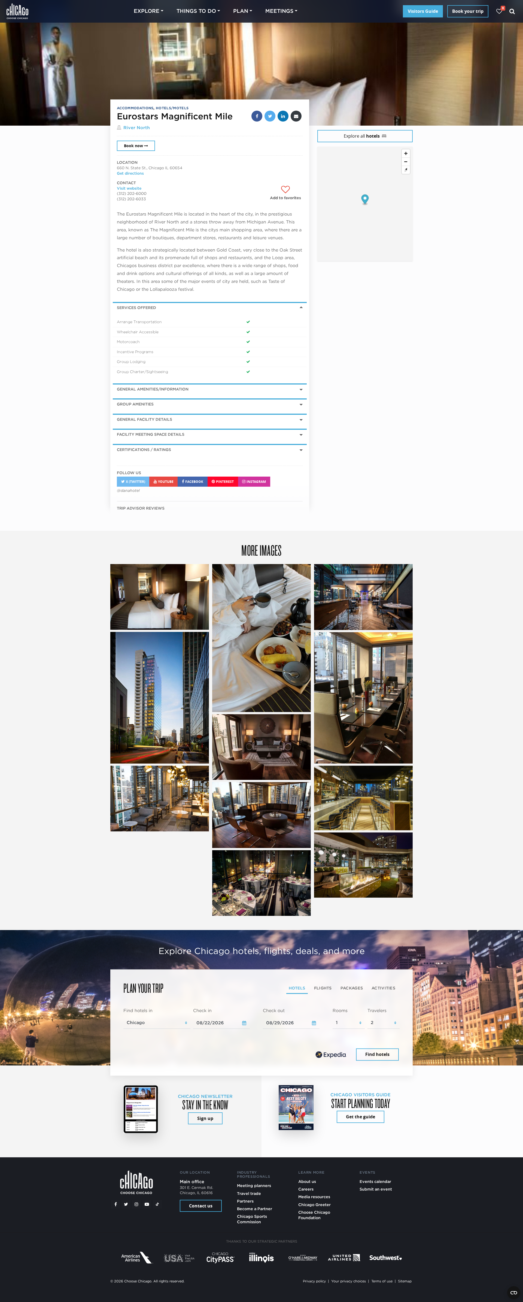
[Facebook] (115, 1204)
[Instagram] (136, 1204)
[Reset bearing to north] (406, 170)
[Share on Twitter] (269, 116)
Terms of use (382, 1281)
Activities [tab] (383, 988)
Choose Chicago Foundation (314, 1215)
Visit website (129, 188)
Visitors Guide (423, 11)
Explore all (362, 136)
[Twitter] (126, 1204)
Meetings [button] (279, 11)
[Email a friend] (296, 116)
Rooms (340, 1010)
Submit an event (376, 1189)
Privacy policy (314, 1281)
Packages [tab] (351, 988)
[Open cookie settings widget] (513, 1292)
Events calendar (375, 1181)
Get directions (130, 173)
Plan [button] (240, 11)
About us (307, 1181)
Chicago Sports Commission (252, 1219)
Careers (306, 1189)
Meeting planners (254, 1185)
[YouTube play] (146, 1204)
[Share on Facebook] (256, 116)
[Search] (512, 11)
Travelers (377, 1010)
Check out (274, 1010)
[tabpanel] (261, 1035)
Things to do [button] (196, 11)
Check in (202, 1010)
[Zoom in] (406, 153)
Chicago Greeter (314, 1204)
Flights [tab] (323, 988)
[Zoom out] (406, 162)
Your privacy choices (348, 1281)
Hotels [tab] (297, 988)
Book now (133, 146)
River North (136, 127)
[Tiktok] (157, 1204)
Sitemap (405, 1281)
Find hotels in (138, 1010)
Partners (245, 1201)
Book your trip (468, 11)
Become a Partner (254, 1208)
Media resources (314, 1196)
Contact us (200, 1206)
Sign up (205, 1118)
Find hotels (377, 1054)
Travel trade (249, 1193)
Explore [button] (146, 11)
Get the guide (360, 1117)
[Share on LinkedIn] (283, 116)
